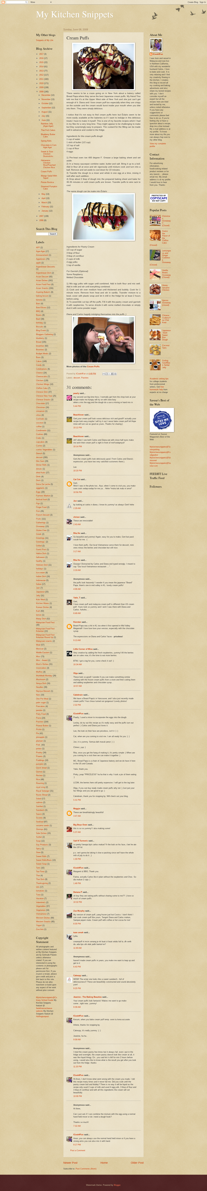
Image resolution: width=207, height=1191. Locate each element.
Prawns (39, 756)
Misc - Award (41, 660)
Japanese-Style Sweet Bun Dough (166, 335)
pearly (76, 393)
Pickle (39, 729)
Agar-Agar (40, 251)
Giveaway (40, 526)
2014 (41, 66)
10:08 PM (77, 1096)
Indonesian (41, 580)
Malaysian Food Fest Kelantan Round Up (45, 636)
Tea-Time (40, 871)
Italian (38, 584)
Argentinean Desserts (45, 267)
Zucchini (39, 929)
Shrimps (39, 829)
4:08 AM (77, 589)
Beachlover (78, 415)
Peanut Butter (42, 726)
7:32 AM (77, 1126)
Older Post (137, 1162)
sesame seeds (42, 825)
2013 (41, 71)
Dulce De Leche (43, 484)
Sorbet (39, 837)
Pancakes (40, 706)
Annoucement (42, 255)
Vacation (40, 898)
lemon (38, 615)
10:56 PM (77, 492)
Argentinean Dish (43, 273)
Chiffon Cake (41, 388)
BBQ (38, 311)
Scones (39, 818)
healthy (39, 561)
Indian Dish (41, 576)
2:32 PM (77, 705)
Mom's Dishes (42, 664)
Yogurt (39, 925)
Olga (75, 673)
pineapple (40, 737)
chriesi (76, 517)
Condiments (41, 430)
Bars (38, 303)
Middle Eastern (42, 652)
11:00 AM (77, 948)
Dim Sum (40, 461)
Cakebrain (78, 695)
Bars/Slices (41, 307)
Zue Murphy (79, 911)
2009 (41, 87)
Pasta (38, 718)
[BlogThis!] (106, 373)
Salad (38, 798)
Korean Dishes (42, 607)
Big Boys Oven (80, 825)
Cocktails (40, 419)
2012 (41, 75)
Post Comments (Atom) (86, 1169)
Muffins (39, 672)
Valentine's (40, 902)
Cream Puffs (46, 171)
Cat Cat (76, 479)
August (45, 112)
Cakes (39, 361)
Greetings (40, 538)
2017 (41, 54)
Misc (38, 656)
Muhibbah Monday (44, 676)
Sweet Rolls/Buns (44, 860)
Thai (38, 875)
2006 (41, 220)
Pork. (38, 745)
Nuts (38, 695)
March (45, 202)
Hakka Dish (41, 553)
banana (39, 300)
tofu (37, 887)
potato (39, 748)
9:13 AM (77, 640)
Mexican (39, 649)
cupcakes (40, 442)
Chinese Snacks (43, 400)
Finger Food (41, 507)
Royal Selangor (42, 791)
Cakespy (77, 975)
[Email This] (103, 373)
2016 (41, 58)
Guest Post (41, 549)
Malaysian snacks (44, 641)
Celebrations (41, 369)
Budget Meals (42, 353)
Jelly (38, 595)
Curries (39, 446)
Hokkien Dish (42, 565)
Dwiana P (77, 892)
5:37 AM (77, 832)
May (44, 194)
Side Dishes (41, 833)
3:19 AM (77, 570)
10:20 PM (77, 471)
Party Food (41, 714)
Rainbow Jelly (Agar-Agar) (47, 125)
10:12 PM (77, 427)
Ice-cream (40, 572)
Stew (38, 852)
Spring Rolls (46, 141)
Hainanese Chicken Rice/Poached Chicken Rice (48, 163)
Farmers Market (43, 496)
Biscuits (39, 327)
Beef (38, 319)
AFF (38, 247)
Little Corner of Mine (83, 649)
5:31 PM (77, 800)
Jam (38, 588)
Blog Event (41, 330)
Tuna (38, 895)
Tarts (38, 868)
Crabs (38, 438)
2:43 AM (77, 524)
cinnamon (40, 411)
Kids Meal (40, 599)
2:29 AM (77, 508)
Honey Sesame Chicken (165, 287)
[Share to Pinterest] (115, 373)
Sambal (39, 806)
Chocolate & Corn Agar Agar (48, 146)
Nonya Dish (41, 683)
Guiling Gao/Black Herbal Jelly (166, 364)
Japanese (40, 592)
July (44, 116)
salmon (39, 802)
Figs (38, 503)
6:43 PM (77, 967)
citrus (38, 415)
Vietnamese (41, 914)
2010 (41, 83)
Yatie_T (76, 598)
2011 (41, 79)
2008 (41, 91)
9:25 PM (77, 988)
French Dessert (43, 515)
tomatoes (40, 891)
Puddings (40, 760)
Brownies (40, 350)
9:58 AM (77, 1039)
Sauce (39, 814)
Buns (38, 357)
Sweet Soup (41, 864)
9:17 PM (77, 1145)
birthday (39, 323)
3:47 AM (77, 816)
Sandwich (40, 810)
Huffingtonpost (42, 1016)
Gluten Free (41, 530)
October (45, 103)
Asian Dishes (42, 280)
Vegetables (41, 906)
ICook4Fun (78, 713)
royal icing (40, 787)
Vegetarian (40, 910)
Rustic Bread (41, 795)
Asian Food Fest (43, 284)
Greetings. (40, 542)
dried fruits (40, 472)
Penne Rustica (47, 182)
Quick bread (41, 768)
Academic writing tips (159, 379)
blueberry (40, 338)
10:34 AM (77, 664)
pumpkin (39, 764)
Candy (39, 365)
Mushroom (40, 679)
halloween (40, 557)
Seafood (39, 822)
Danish (39, 453)
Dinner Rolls (41, 465)
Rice (38, 779)
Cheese (39, 373)
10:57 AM (77, 686)
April (44, 198)
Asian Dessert (42, 277)
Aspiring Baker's (43, 292)
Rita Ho (76, 533)
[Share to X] (109, 373)
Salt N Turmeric (80, 841)
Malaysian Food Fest (45, 622)
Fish (38, 511)
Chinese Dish (42, 392)
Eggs (38, 492)
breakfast (40, 346)
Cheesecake (41, 376)
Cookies (39, 434)
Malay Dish (41, 619)
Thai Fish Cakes (48, 130)
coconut (39, 423)
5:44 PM (77, 406)
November (46, 99)
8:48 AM (77, 613)
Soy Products (42, 845)
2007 (41, 216)
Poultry (39, 752)
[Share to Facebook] (112, 373)
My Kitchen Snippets (74, 14)
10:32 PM (77, 902)
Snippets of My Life (44, 40)
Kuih (38, 611)
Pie (37, 733)
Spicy (38, 848)
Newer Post (70, 1162)
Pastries (84, 378)
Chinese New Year (44, 396)
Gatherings (41, 522)
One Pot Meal (42, 699)
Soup (38, 841)
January (45, 211)
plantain (39, 741)
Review (39, 775)
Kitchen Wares (42, 603)
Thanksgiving (42, 883)
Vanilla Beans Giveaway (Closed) (166, 273)
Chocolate (40, 403)
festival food (41, 499)
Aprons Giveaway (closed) (166, 302)
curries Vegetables (44, 450)
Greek (38, 534)
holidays (39, 569)
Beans (39, 315)
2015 (41, 62)
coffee (39, 426)
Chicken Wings (42, 384)
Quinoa (39, 772)
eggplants (40, 488)
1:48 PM (77, 883)
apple (38, 263)
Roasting (40, 783)
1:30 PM (77, 859)
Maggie (76, 808)
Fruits (38, 519)
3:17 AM (77, 551)
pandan (39, 710)
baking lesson (42, 296)
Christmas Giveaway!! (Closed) (166, 221)
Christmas (40, 407)
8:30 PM (77, 924)
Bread (38, 342)
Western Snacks (43, 921)
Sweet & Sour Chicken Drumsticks (47, 153)
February (46, 206)
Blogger (117, 1185)
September (47, 108)
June (44, 120)
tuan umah (78, 932)
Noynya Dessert (43, 691)
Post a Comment (77, 1150)
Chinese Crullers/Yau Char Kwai (166, 318)
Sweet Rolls (41, 856)
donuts (39, 469)
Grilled (39, 546)
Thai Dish (40, 879)
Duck (38, 480)
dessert (76, 378)
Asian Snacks (42, 288)
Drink (38, 476)
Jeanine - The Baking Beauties (87, 997)
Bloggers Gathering (44, 334)
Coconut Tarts (165, 346)
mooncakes (41, 668)
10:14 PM (77, 446)
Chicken (39, 380)
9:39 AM (77, 1007)
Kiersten (77, 622)
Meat (38, 645)
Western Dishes (43, 918)
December (46, 95)
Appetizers (40, 259)
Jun (75, 501)
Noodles (39, 687)
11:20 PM (77, 1066)
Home (104, 1162)
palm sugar (41, 702)
